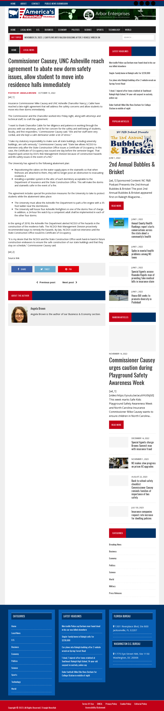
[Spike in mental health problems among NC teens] (118, 254)
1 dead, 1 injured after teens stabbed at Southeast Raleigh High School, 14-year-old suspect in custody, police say (131, 94)
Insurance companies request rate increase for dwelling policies (142, 515)
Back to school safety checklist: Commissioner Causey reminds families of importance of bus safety (142, 489)
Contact (36, 3)
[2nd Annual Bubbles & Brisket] (132, 153)
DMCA (99, 703)
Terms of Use (88, 703)
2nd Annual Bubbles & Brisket (132, 168)
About (23, 3)
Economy (62, 29)
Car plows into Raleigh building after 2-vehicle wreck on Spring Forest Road (81, 648)
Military (112, 586)
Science (88, 29)
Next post (68, 282)
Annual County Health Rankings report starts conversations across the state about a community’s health (142, 229)
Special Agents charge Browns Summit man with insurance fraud (142, 445)
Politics (75, 29)
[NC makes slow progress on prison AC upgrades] (118, 466)
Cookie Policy (125, 703)
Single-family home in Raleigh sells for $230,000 (129, 73)
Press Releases (115, 593)
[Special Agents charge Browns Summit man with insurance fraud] (118, 445)
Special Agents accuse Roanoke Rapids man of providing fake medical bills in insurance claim (143, 276)
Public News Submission (56, 3)
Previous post (47, 282)
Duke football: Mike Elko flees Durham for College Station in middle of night (130, 106)
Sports (100, 29)
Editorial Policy (140, 703)
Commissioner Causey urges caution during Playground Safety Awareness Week (132, 370)
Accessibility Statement (95, 707)
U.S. (38, 29)
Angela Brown (28, 93)
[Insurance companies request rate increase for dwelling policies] (118, 514)
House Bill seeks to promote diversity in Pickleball (141, 299)
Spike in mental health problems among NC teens (142, 254)
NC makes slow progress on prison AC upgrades (143, 464)
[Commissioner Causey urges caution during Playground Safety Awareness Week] (132, 349)
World (128, 29)
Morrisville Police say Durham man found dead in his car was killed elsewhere (81, 627)
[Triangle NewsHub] (31, 13)
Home (13, 3)
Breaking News (115, 544)
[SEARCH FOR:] (138, 37)
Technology (114, 29)
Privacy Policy (111, 703)
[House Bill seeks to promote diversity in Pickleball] (118, 299)
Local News (25, 29)
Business (49, 29)
